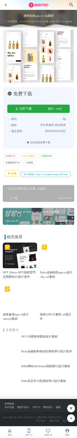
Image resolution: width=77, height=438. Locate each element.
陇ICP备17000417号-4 (50, 417)
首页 (10, 435)
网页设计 (48, 407)
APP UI (11, 156)
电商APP (47, 156)
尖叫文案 (9, 407)
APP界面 (12, 21)
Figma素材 (29, 156)
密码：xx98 (55, 108)
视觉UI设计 (23, 407)
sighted (68, 21)
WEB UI (48, 435)
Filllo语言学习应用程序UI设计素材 (43, 381)
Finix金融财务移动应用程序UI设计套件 (46, 351)
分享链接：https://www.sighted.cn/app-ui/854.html (47, 174)
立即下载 (25, 108)
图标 (58, 407)
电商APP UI (14, 162)
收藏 (13, 173)
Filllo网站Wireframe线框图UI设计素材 (45, 366)
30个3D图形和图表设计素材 (39, 336)
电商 (30, 162)
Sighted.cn (30, 417)
